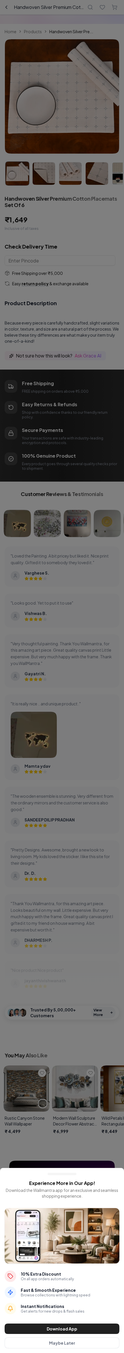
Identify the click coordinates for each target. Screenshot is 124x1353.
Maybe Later (62, 1342)
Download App (62, 1328)
